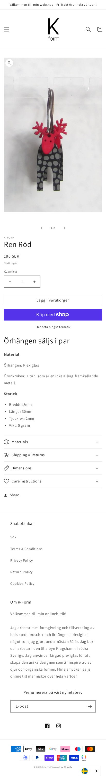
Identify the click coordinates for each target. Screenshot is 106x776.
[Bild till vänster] (41, 228)
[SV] (90, 771)
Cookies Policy (22, 583)
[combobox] (90, 771)
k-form (46, 766)
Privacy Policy (21, 560)
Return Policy (21, 572)
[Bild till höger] (64, 228)
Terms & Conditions (26, 548)
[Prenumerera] (89, 706)
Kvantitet (10, 271)
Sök (13, 537)
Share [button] (14, 494)
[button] (6, 29)
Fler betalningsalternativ (53, 327)
